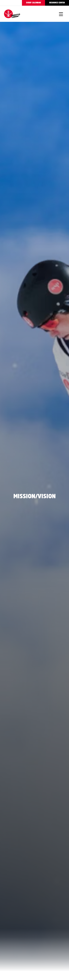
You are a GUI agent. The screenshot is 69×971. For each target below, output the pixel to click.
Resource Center (57, 2)
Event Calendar (33, 2)
